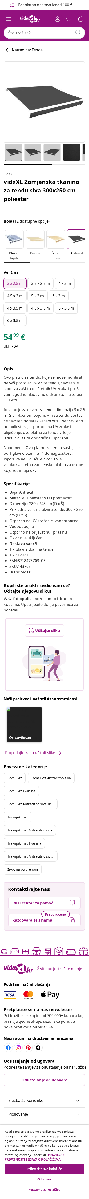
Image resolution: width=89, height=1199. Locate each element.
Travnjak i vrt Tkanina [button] (24, 843)
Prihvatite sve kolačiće (44, 1169)
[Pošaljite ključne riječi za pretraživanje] (78, 32)
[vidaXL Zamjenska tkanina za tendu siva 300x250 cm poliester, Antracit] (44, 102)
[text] (14, 338)
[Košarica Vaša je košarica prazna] (80, 19)
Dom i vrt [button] (14, 778)
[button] (14, 245)
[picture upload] (44, 663)
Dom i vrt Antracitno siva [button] (51, 778)
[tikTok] (38, 1047)
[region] (44, 1160)
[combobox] (44, 33)
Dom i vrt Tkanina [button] (21, 791)
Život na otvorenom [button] (22, 869)
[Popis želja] (69, 19)
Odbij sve (44, 1179)
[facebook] (8, 1047)
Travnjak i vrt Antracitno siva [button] (29, 830)
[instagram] (18, 1047)
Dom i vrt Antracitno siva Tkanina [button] (32, 804)
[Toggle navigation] (8, 19)
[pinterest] (28, 1047)
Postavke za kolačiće (44, 1190)
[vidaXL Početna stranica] (30, 19)
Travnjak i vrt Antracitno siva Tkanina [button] (32, 856)
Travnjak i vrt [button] (17, 817)
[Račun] (57, 19)
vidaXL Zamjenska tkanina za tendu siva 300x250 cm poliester (41, 190)
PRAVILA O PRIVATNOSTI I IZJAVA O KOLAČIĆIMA (34, 1157)
